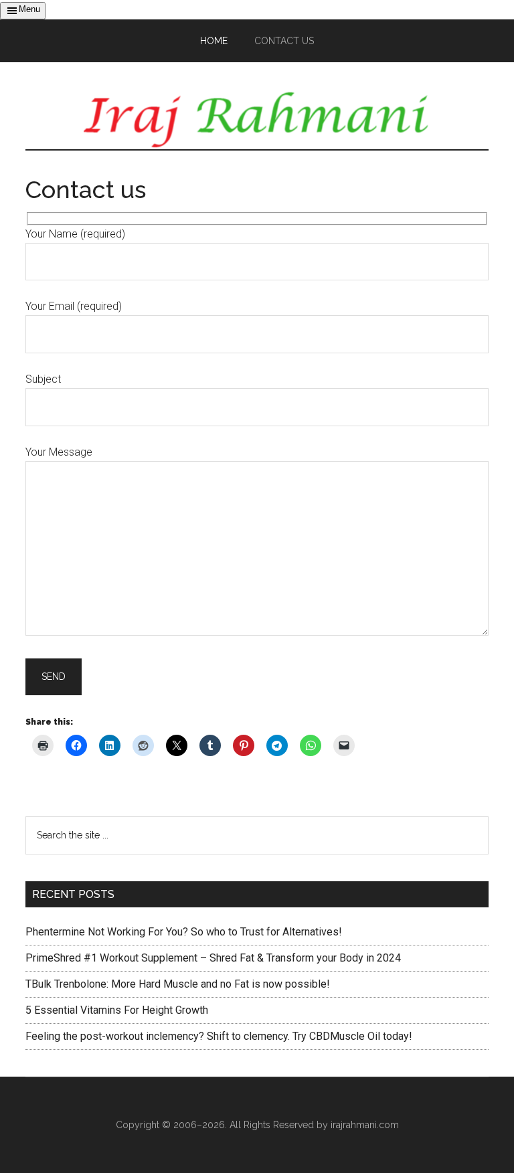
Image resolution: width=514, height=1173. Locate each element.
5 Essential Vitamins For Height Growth (116, 1010)
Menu (29, 9)
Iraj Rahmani (256, 119)
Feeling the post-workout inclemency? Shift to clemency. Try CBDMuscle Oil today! (218, 1036)
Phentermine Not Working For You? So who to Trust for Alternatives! (183, 931)
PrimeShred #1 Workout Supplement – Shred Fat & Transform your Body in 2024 (213, 958)
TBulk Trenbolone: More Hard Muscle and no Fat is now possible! (177, 984)
